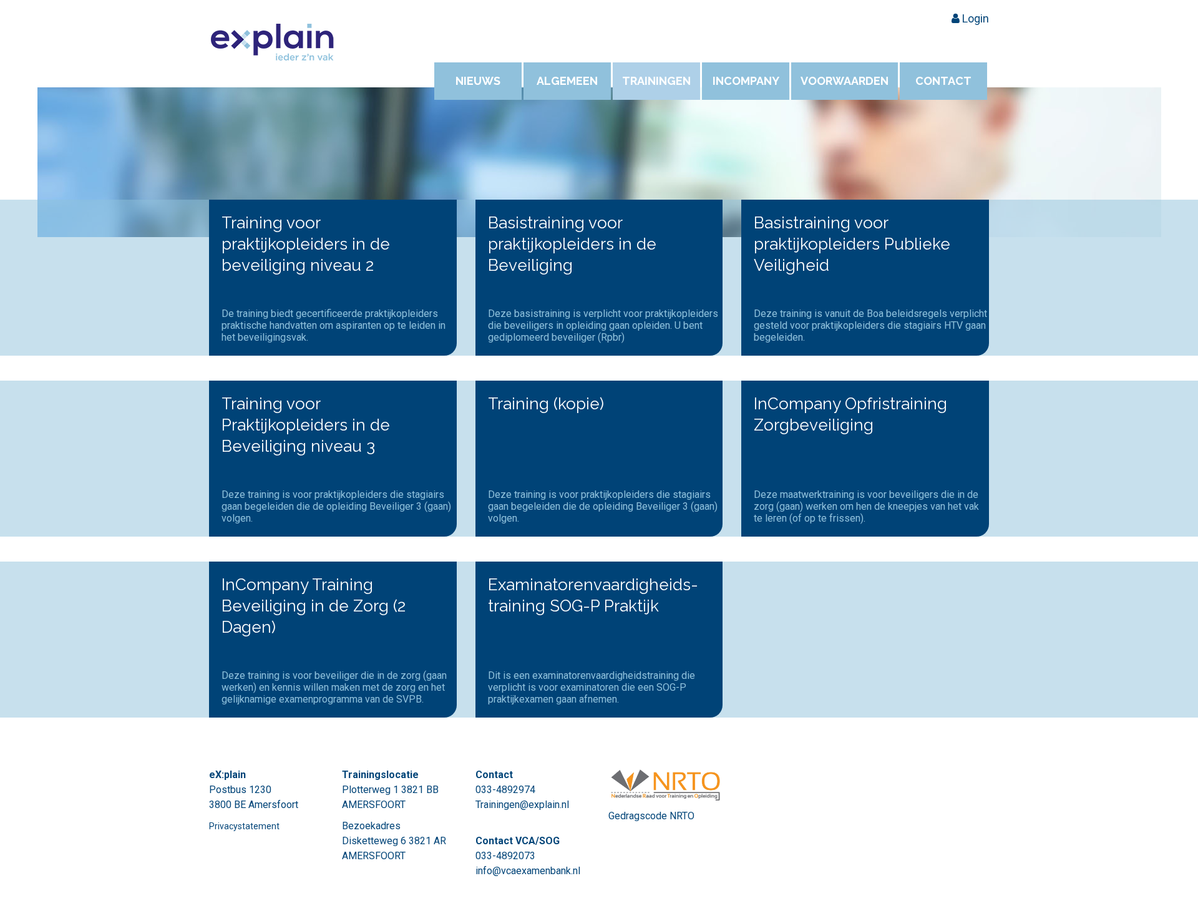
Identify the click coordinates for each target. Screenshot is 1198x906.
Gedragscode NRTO (651, 816)
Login (974, 18)
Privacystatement (244, 826)
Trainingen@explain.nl (522, 805)
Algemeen (567, 80)
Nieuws (477, 80)
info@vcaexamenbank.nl (527, 871)
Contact (943, 80)
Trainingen (656, 80)
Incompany (746, 80)
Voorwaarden (845, 80)
